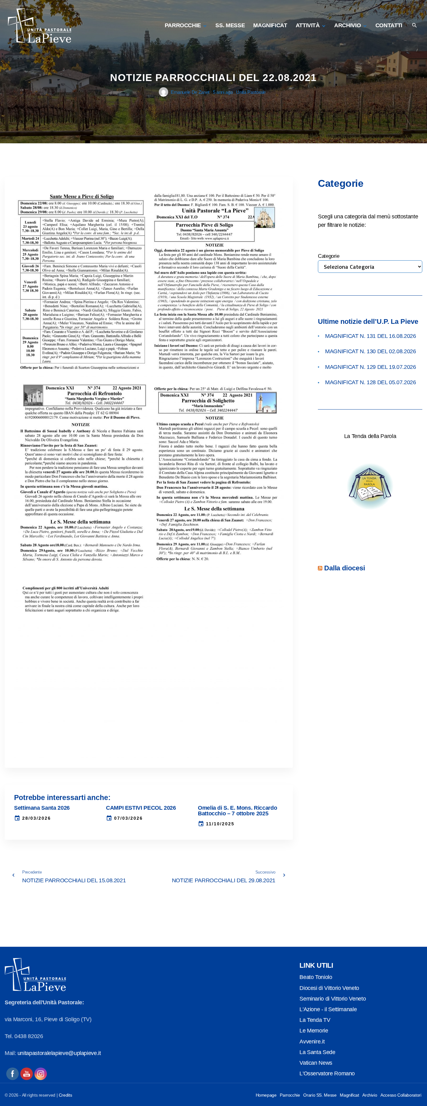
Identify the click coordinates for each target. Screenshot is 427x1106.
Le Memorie (313, 1030)
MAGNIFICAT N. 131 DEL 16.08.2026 (370, 336)
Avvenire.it (311, 1041)
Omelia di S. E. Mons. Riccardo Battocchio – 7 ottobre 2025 (237, 811)
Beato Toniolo (315, 977)
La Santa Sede (317, 1052)
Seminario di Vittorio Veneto (332, 999)
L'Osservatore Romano (327, 1073)
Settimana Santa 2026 (42, 808)
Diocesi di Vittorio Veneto (329, 988)
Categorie (328, 256)
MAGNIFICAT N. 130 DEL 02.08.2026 (370, 351)
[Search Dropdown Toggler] (414, 25)
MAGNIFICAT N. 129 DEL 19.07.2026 (370, 367)
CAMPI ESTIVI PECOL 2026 (141, 808)
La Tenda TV (314, 1020)
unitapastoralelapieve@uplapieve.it (59, 1053)
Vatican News (315, 1063)
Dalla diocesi (344, 568)
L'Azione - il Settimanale (328, 1009)
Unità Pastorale (251, 92)
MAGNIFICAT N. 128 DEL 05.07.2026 (370, 382)
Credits (65, 1095)
